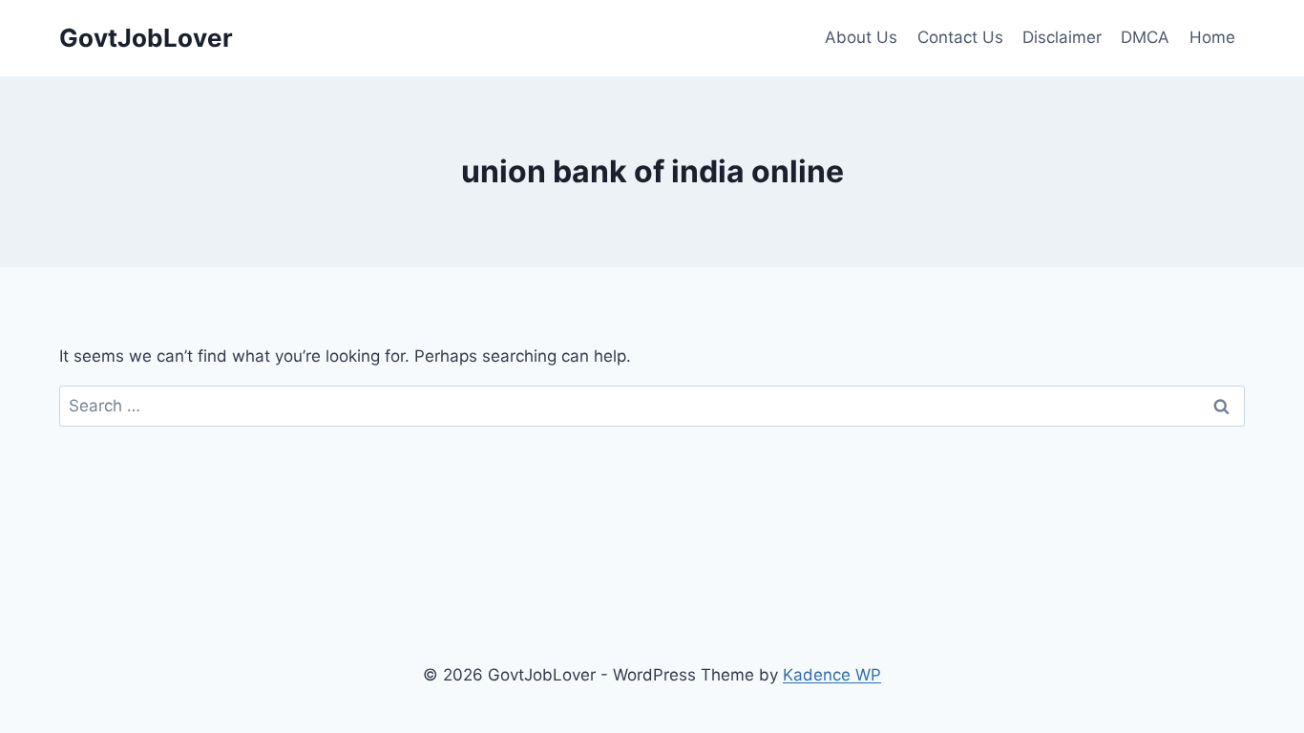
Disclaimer (1062, 37)
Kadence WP (832, 674)
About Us (861, 37)
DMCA (1145, 37)
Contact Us (960, 37)
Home (1212, 37)
